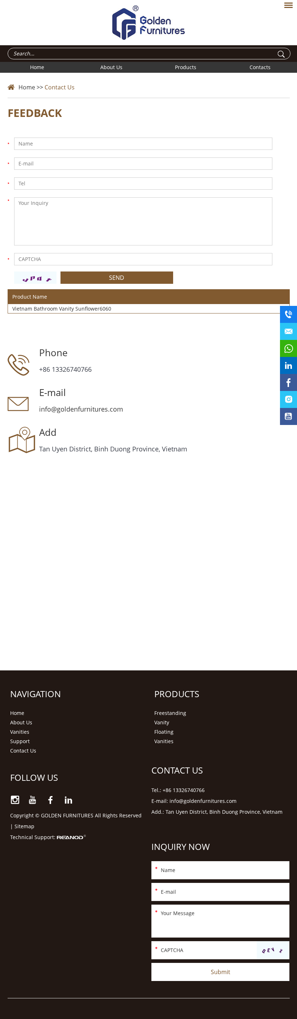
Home (37, 67)
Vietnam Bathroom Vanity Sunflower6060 (61, 308)
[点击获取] (273, 951)
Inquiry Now (180, 846)
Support (20, 741)
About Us (111, 67)
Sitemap (24, 826)
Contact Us (60, 87)
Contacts (260, 67)
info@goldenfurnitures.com (81, 409)
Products (185, 67)
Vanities (19, 731)
